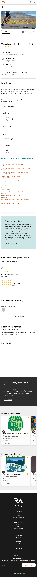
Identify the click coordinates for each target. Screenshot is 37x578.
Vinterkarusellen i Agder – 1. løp (10, 176)
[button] (18, 106)
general (29, 568)
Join (18, 513)
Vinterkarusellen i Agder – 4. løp (10, 203)
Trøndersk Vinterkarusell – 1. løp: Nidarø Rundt (15, 172)
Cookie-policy (18, 548)
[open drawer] (35, 2)
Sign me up (28, 565)
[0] (30, 2)
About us (18, 524)
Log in (18, 515)
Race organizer (18, 528)
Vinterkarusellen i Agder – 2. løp (10, 180)
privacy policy (22, 568)
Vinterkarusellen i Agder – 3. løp (10, 196)
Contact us (18, 535)
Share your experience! (9, 261)
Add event (18, 537)
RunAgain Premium (18, 517)
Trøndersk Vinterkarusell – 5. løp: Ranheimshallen (15, 168)
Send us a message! (12, 243)
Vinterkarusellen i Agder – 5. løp (10, 184)
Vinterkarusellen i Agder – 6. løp (10, 188)
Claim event (8, 400)
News (18, 526)
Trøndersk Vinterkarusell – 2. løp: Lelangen (13, 164)
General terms (18, 543)
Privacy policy (18, 546)
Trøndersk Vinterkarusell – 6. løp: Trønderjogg (14, 192)
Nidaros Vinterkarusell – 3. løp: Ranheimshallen (15, 199)
